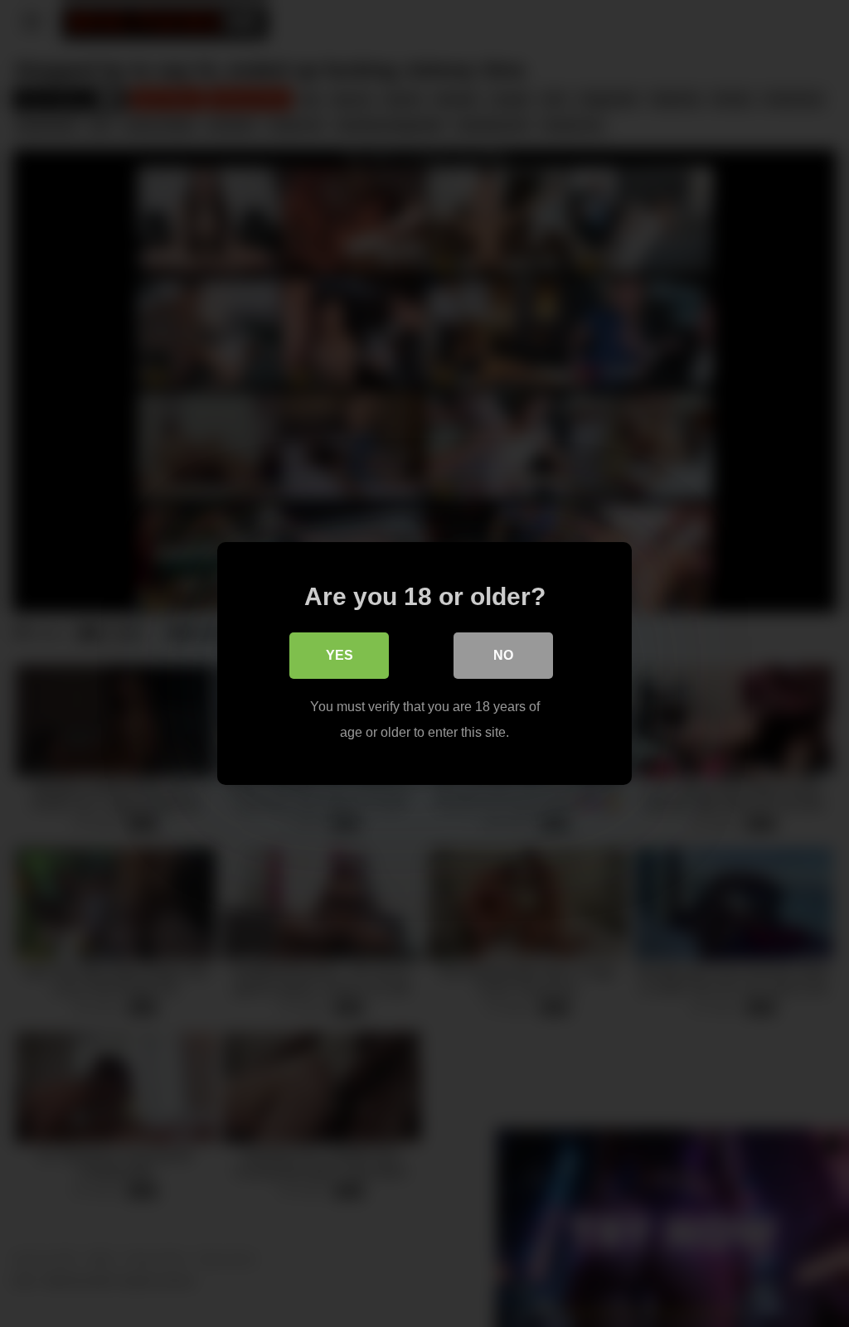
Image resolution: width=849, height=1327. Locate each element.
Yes (339, 655)
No (503, 655)
